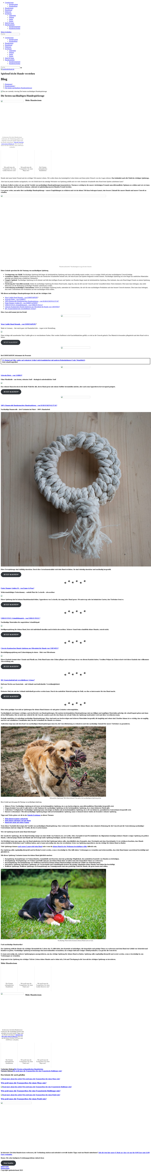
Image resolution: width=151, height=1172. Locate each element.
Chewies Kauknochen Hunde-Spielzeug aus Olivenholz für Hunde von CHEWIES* (32, 307)
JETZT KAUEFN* (11, 666)
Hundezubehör (10, 60)
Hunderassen (9, 43)
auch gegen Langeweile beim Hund (30, 846)
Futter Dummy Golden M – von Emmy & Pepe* (17, 588)
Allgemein (12, 50)
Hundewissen (13, 39)
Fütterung (8, 47)
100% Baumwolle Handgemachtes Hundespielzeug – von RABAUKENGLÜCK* (32, 301)
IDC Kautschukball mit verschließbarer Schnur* (20, 308)
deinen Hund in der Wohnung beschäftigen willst (70, 846)
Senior (11, 56)
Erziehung (8, 49)
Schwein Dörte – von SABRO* (15, 299)
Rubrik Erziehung (34, 815)
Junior (11, 54)
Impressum (5, 1166)
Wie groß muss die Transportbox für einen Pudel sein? (24, 1099)
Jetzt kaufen (8, 1163)
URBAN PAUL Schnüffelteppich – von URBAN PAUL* (24, 305)
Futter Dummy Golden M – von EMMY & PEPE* (21, 303)
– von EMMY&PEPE (18, 324)
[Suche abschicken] (21, 67)
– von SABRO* (11, 375)
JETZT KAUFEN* (10, 342)
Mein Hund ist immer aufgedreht (16, 819)
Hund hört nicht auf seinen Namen (17, 822)
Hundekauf (8, 45)
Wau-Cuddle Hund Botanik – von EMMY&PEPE (21, 297)
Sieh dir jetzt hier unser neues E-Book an (12, 143)
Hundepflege (13, 41)
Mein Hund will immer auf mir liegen (18, 820)
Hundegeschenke (14, 63)
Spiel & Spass (9, 58)
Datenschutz (5, 1168)
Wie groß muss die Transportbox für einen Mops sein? (24, 1083)
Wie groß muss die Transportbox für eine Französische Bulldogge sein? (31, 1091)
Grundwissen (9, 38)
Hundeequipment (14, 62)
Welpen (11, 52)
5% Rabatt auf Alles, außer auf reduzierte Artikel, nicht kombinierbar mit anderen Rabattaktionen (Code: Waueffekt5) (43, 360)
